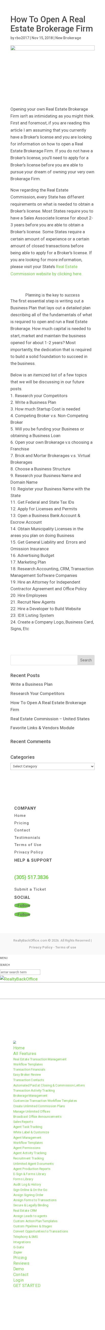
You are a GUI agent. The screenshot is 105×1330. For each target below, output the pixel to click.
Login (18, 1280)
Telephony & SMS (25, 1237)
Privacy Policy (28, 852)
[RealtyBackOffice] (19, 978)
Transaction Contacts (28, 1080)
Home (20, 815)
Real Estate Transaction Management (40, 1059)
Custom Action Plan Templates (35, 1221)
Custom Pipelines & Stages (32, 1226)
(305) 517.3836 (31, 877)
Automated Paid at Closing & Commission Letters (49, 1085)
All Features (24, 1053)
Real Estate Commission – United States (50, 718)
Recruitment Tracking (28, 1158)
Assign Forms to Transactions (35, 1200)
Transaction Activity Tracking (34, 1090)
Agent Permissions (27, 1148)
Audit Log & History (27, 1184)
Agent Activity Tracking (29, 1153)
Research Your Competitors (37, 693)
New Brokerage (68, 38)
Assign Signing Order (28, 1195)
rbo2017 (22, 38)
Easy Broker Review (27, 1074)
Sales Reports (23, 1122)
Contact (22, 830)
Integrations (22, 1242)
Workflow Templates (28, 1064)
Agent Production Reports (31, 1169)
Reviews (21, 1263)
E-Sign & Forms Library (29, 1174)
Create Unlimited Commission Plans (39, 1106)
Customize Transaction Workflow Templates (45, 1101)
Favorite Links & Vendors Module (42, 727)
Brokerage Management (30, 1095)
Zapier (17, 1252)
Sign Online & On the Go (30, 1189)
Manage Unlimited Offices (31, 1111)
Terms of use (65, 947)
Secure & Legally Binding (30, 1205)
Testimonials (27, 837)
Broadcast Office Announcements (37, 1116)
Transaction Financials (29, 1069)
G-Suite (18, 1247)
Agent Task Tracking (27, 1127)
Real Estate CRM (25, 1210)
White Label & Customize (31, 1132)
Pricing (21, 823)
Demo (18, 1268)
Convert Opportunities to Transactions (40, 1231)
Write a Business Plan (31, 684)
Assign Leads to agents (30, 1216)
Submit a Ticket (30, 889)
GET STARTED (27, 1285)
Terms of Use (28, 844)
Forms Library (23, 1179)
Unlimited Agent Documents (33, 1163)
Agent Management (27, 1137)
